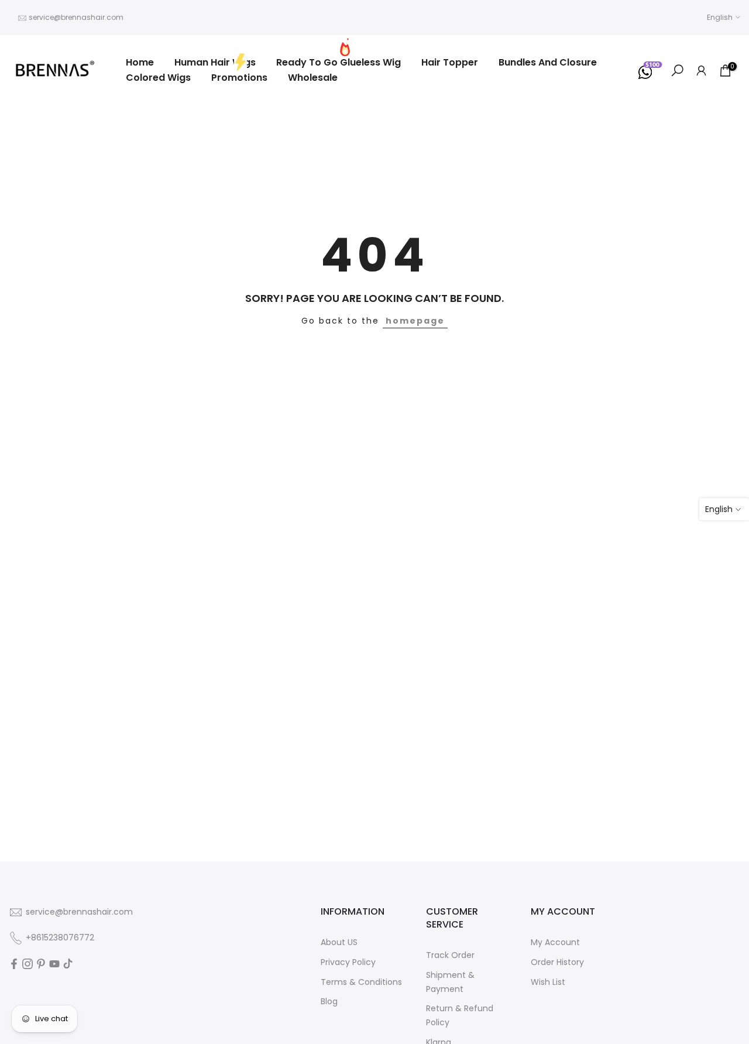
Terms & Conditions (361, 982)
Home (140, 62)
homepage (415, 321)
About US (339, 942)
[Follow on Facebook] (14, 964)
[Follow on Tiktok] (68, 964)
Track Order (450, 955)
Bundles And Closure (548, 62)
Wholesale (313, 77)
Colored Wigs (158, 77)
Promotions (239, 77)
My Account (555, 942)
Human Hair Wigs (215, 62)
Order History (557, 962)
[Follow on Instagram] (27, 964)
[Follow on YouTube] (54, 964)
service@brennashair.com (76, 17)
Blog (329, 1001)
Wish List (548, 982)
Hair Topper (449, 62)
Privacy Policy (348, 962)
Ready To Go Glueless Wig (338, 62)
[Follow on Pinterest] (41, 964)
